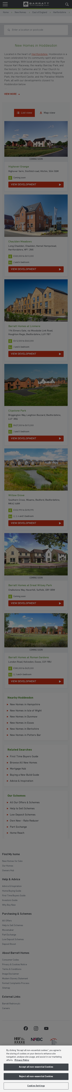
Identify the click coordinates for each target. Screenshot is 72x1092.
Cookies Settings (36, 1086)
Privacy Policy (22, 1060)
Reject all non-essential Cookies (36, 1076)
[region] (36, 1068)
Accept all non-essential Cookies (36, 1067)
